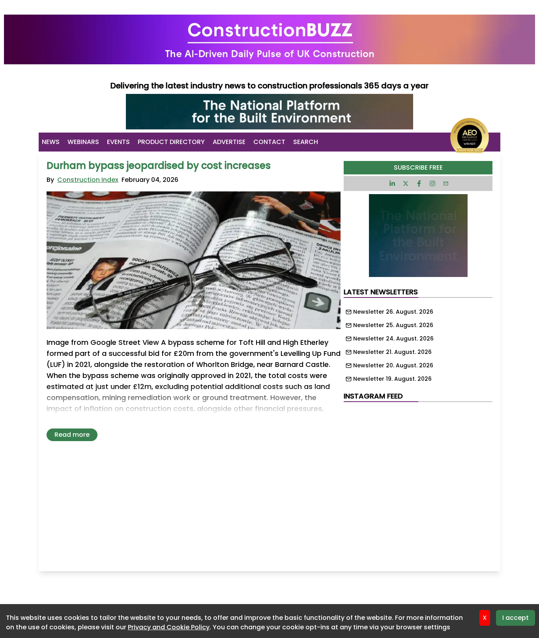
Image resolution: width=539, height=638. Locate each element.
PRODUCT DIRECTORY (171, 141)
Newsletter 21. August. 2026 (392, 352)
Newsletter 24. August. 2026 (393, 338)
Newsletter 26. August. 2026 (393, 312)
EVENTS (118, 141)
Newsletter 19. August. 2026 (392, 379)
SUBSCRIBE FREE (418, 167)
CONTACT (269, 141)
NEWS (51, 141)
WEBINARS (83, 141)
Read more (72, 434)
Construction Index (87, 179)
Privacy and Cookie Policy (169, 627)
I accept (515, 617)
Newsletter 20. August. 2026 (393, 365)
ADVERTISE (229, 141)
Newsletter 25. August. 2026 (393, 325)
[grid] (418, 343)
